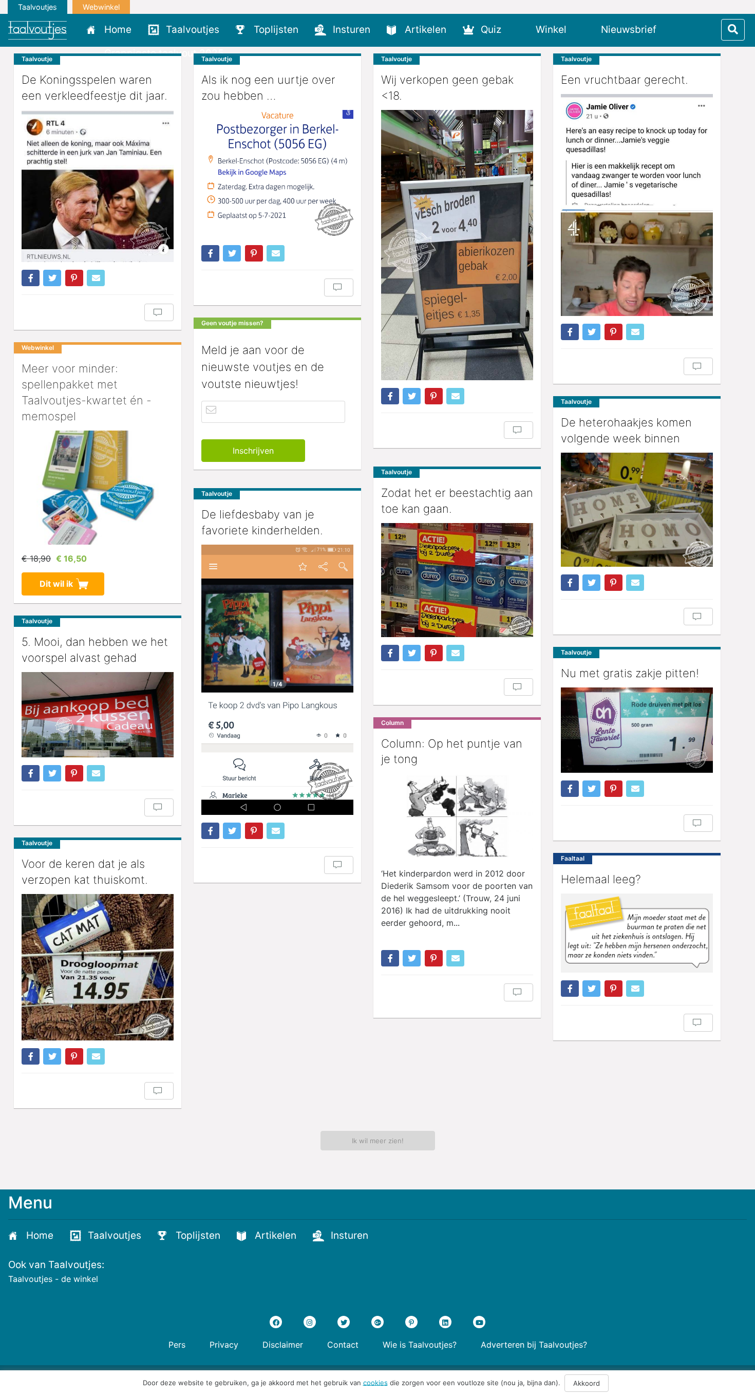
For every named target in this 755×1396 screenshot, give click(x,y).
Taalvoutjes (37, 7)
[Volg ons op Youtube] (479, 1322)
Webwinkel (101, 7)
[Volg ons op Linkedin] (445, 1322)
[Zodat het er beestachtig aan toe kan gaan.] (457, 580)
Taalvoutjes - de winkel (53, 1279)
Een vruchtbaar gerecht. (624, 79)
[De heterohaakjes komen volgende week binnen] (637, 510)
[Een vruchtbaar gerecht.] (637, 205)
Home (117, 29)
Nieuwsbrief (628, 29)
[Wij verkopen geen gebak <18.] (457, 245)
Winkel (551, 29)
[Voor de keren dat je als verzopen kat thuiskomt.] (98, 967)
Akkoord (586, 1383)
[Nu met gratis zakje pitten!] (637, 730)
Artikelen (425, 29)
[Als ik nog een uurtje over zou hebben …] (277, 173)
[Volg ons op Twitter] (343, 1322)
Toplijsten (276, 29)
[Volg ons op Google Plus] (377, 1322)
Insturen (351, 29)
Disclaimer (282, 1344)
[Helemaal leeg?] (637, 933)
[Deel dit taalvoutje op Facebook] (31, 278)
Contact (342, 1344)
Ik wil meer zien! (378, 1141)
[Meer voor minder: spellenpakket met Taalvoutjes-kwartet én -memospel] (98, 488)
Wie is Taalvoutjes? (420, 1344)
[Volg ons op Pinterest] (411, 1322)
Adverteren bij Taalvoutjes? (534, 1344)
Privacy (224, 1344)
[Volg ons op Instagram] (310, 1322)
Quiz (491, 29)
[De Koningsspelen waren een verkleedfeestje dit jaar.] (98, 186)
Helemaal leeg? (601, 879)
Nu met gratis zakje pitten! (630, 673)
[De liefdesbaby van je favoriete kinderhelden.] (277, 680)
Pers (176, 1344)
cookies (375, 1382)
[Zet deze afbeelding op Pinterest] (74, 278)
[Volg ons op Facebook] (276, 1322)
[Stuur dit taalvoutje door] (96, 278)
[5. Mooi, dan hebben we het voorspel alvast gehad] (98, 715)
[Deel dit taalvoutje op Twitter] (52, 278)
